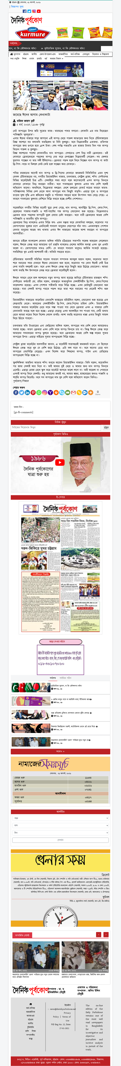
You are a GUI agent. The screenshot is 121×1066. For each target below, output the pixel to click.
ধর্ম (46, 58)
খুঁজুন (106, 427)
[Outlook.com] (85, 392)
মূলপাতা (16, 54)
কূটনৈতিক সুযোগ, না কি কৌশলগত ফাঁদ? (44, 48)
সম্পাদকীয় (30, 1035)
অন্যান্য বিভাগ (56, 58)
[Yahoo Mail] (50, 392)
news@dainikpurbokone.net (63, 1009)
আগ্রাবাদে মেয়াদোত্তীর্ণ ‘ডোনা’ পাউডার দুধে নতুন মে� (71, 740)
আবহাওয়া (30, 1015)
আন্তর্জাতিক (63, 54)
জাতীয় (34, 54)
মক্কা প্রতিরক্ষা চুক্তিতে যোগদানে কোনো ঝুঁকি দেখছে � (71, 713)
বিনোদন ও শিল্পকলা (100, 54)
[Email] (67, 392)
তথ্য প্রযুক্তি (14, 58)
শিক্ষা (24, 58)
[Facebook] (15, 392)
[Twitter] (21, 392)
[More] (90, 392)
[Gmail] (73, 392)
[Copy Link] (79, 392)
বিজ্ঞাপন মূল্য (17, 7)
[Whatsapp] (38, 392)
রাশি (27, 1031)
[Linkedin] (27, 392)
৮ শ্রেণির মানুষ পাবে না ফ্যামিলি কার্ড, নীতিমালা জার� (71, 699)
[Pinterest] (33, 392)
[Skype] (61, 392)
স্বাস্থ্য (30, 1038)
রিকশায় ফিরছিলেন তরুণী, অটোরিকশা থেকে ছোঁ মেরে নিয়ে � (74, 726)
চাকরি (39, 58)
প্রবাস (31, 58)
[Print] (56, 392)
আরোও (59, 751)
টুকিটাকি (30, 1027)
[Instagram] (44, 392)
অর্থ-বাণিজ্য (75, 54)
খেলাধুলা (86, 54)
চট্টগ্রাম (26, 54)
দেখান (60, 840)
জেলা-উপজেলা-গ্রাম (48, 54)
